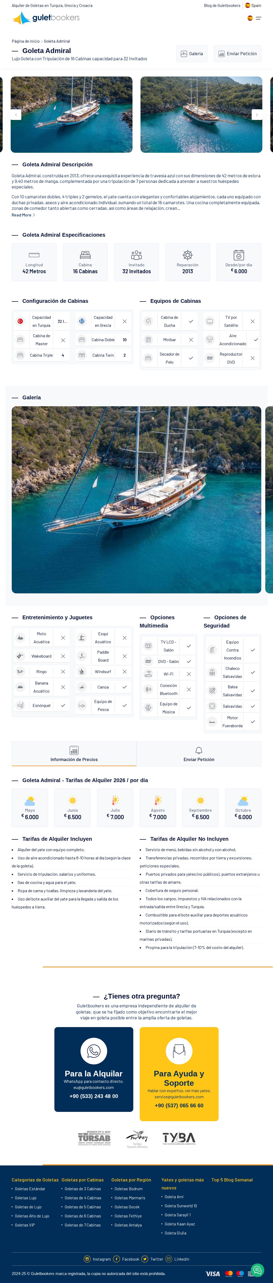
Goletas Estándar (30, 1188)
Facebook (130, 1259)
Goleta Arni (174, 1196)
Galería (196, 53)
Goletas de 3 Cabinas (83, 1188)
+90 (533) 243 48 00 (94, 1096)
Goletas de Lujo (28, 1206)
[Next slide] (257, 114)
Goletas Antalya (128, 1224)
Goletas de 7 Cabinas (83, 1224)
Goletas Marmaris (130, 1197)
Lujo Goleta (23, 58)
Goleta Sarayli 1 (178, 1214)
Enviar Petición (242, 53)
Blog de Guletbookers (222, 5)
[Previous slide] (16, 114)
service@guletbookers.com (179, 1096)
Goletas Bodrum (129, 1188)
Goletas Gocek (127, 1206)
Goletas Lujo (26, 1197)
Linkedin (181, 1259)
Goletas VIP (25, 1224)
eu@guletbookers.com (94, 1087)
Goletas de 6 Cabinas (83, 1215)
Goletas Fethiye (128, 1215)
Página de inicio (26, 40)
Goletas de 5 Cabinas (83, 1206)
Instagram (102, 1259)
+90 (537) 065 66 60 (179, 1105)
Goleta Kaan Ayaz (180, 1223)
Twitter (156, 1259)
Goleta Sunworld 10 (181, 1205)
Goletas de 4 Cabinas (83, 1197)
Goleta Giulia (175, 1232)
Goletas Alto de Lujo (32, 1215)
